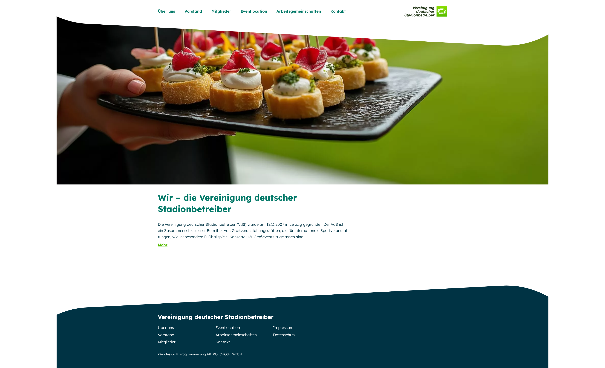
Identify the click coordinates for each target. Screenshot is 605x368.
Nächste (537, 92)
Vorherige (68, 92)
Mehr (162, 244)
